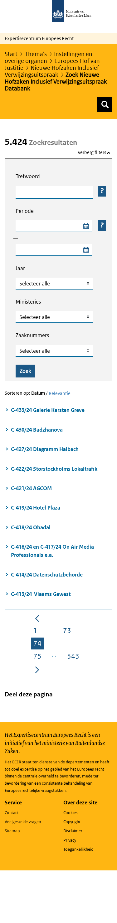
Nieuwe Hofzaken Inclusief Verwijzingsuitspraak (52, 71)
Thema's (36, 54)
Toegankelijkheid (78, 849)
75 (38, 657)
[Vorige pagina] (37, 618)
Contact (12, 812)
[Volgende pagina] (37, 669)
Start (11, 54)
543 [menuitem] (74, 657)
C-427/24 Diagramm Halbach (45, 449)
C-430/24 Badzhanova (37, 429)
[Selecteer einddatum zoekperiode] (86, 250)
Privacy (69, 840)
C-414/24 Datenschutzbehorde (47, 574)
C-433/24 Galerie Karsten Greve (48, 410)
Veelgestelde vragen (23, 821)
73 (68, 632)
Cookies (70, 812)
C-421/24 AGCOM (31, 488)
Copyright (71, 821)
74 (38, 644)
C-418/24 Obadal (31, 527)
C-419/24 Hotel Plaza (35, 507)
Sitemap (12, 830)
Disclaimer (72, 830)
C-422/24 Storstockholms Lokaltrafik (54, 468)
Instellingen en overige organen (48, 57)
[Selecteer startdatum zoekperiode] (86, 226)
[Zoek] (104, 104)
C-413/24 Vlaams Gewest (41, 594)
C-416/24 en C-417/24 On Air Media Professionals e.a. (52, 550)
